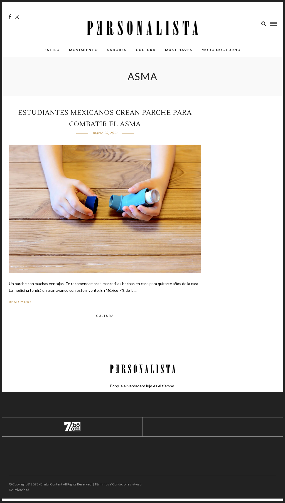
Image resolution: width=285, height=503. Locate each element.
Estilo (52, 50)
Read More (20, 301)
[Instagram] (17, 17)
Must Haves (178, 50)
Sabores (117, 50)
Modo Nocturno (221, 50)
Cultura (146, 50)
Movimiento (83, 50)
